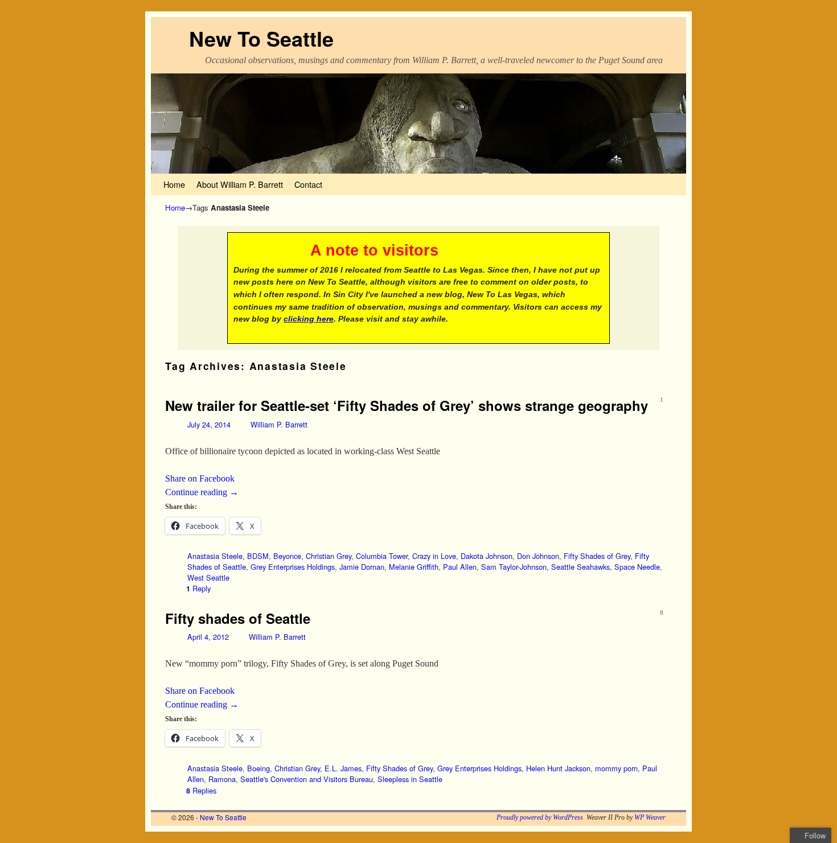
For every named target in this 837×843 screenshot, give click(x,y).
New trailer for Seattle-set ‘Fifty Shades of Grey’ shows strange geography (406, 405)
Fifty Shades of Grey (597, 555)
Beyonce (287, 555)
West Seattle (208, 577)
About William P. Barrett (239, 184)
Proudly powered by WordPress (540, 817)
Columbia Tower (382, 555)
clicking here (309, 318)
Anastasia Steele (215, 555)
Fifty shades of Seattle (237, 618)
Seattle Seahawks (580, 566)
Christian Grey (328, 555)
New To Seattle (261, 38)
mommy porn (616, 768)
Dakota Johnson (486, 555)
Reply (198, 588)
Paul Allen (460, 566)
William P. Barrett (279, 424)
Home (174, 184)
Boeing (258, 768)
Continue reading (202, 492)
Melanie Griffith (413, 566)
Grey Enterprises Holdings (293, 566)
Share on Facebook (200, 478)
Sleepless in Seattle (410, 779)
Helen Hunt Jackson (558, 768)
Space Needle (637, 566)
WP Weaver (650, 817)
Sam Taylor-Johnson (514, 566)
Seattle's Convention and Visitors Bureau (306, 779)
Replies (201, 790)
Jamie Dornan (361, 566)
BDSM (258, 555)
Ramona (222, 779)
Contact (308, 184)
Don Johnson (538, 555)
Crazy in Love (434, 555)
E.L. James (343, 768)
